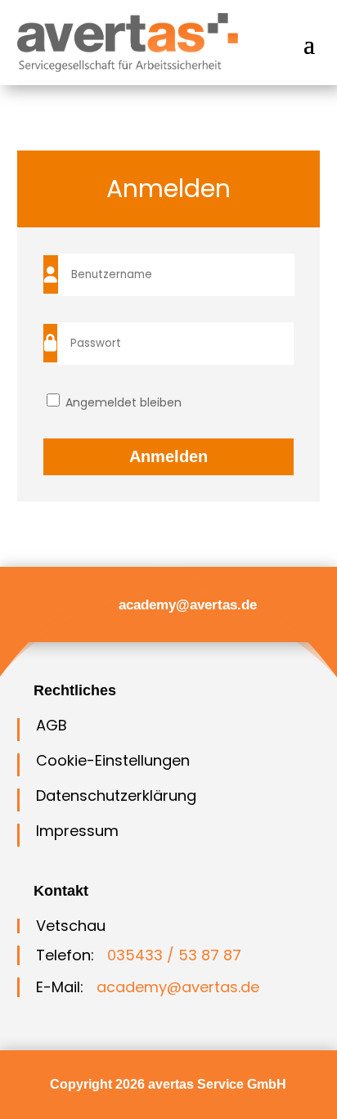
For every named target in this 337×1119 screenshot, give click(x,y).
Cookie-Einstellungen (113, 760)
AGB (51, 725)
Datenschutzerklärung (116, 795)
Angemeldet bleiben (122, 402)
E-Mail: (59, 987)
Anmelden (168, 456)
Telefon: (65, 955)
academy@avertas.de (188, 605)
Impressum (77, 830)
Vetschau (71, 925)
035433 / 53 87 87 (174, 955)
